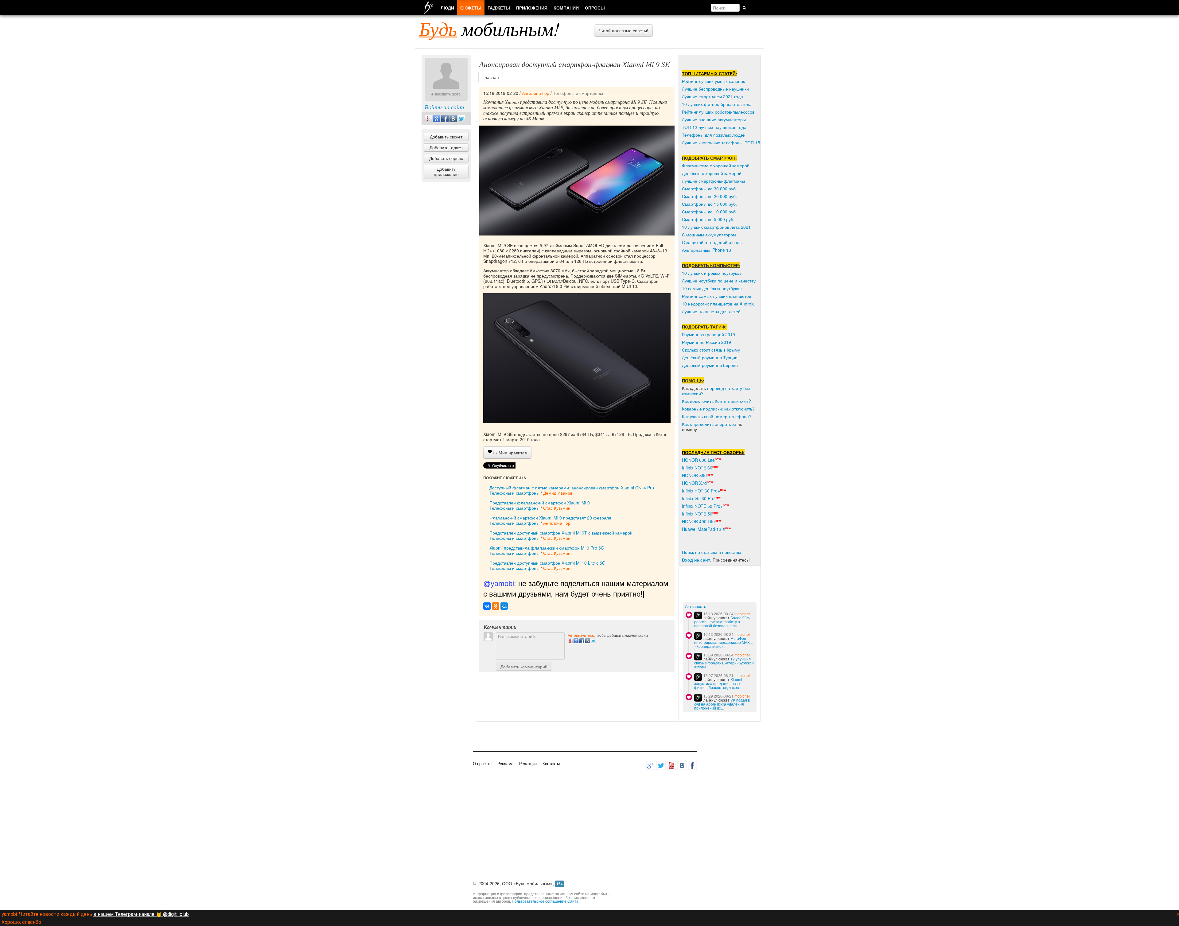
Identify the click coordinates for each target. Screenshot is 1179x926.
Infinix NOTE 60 (697, 468)
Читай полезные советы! (623, 30)
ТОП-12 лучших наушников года (714, 127)
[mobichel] (698, 615)
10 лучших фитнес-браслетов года (717, 104)
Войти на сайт (444, 107)
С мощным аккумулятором (709, 234)
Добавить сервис (446, 158)
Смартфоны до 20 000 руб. (709, 196)
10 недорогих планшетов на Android (718, 304)
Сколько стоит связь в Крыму (711, 350)
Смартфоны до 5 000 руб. (708, 219)
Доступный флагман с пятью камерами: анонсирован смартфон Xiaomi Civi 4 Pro (571, 487)
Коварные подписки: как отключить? (718, 409)
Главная (490, 77)
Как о (687, 424)
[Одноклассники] (495, 606)
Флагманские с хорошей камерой (715, 165)
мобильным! (489, 28)
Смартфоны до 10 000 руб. (709, 211)
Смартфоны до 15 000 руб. (709, 204)
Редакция (528, 763)
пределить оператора (714, 424)
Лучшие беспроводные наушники (715, 89)
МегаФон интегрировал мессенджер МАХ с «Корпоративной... (723, 642)
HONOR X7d (694, 483)
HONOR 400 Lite (698, 521)
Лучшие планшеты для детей (711, 311)
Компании (566, 8)
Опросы (595, 8)
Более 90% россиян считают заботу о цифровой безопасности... (722, 621)
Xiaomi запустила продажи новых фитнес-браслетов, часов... (718, 683)
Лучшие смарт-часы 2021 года (712, 96)
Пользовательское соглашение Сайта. (545, 901)
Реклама (505, 763)
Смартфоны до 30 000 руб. (709, 188)
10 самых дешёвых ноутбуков (711, 288)
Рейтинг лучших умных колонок (713, 81)
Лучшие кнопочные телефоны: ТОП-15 (721, 142)
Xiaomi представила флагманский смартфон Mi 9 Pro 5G (546, 548)
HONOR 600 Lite (698, 460)
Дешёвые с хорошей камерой (711, 173)
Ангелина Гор (535, 93)
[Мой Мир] (504, 606)
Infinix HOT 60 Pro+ (701, 491)
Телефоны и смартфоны (578, 93)
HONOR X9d (694, 475)
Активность (695, 606)
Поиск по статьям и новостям (711, 552)
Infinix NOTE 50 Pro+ (702, 506)
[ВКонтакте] (487, 606)
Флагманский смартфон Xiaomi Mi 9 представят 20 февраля (550, 518)
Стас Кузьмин (556, 508)
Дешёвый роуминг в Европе (710, 365)
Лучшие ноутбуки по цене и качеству (719, 281)
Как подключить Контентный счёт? (716, 401)
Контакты (551, 763)
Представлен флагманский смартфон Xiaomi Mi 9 (539, 503)
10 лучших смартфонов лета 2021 (716, 227)
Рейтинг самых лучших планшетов (716, 296)
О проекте (482, 763)
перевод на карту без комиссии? (716, 390)
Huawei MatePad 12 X (703, 529)
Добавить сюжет (446, 137)
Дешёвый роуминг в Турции (709, 357)
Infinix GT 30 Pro (698, 498)
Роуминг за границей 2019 (708, 334)
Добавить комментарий (523, 666)
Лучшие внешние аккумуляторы (714, 119)
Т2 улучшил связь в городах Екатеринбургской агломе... (724, 662)
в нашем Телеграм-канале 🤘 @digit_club (141, 914)
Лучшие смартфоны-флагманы (713, 181)
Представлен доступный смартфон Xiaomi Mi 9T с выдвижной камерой (560, 533)
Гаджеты (499, 8)
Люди (447, 8)
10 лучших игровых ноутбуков (711, 273)
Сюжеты (470, 8)
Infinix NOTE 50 (697, 514)
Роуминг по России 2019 (706, 342)
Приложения (531, 8)
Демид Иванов (557, 493)
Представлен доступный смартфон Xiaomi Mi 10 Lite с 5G (547, 563)
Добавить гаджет (446, 147)
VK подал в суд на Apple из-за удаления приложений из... (722, 703)
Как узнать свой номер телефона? (716, 416)
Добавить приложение (446, 171)
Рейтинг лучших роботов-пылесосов (718, 112)
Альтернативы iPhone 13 (706, 250)
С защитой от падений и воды (712, 242)
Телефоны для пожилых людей (713, 135)
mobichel (742, 613)
